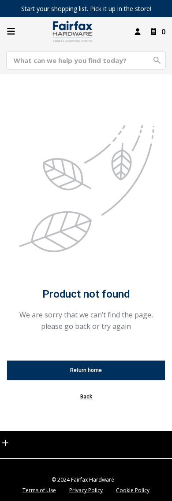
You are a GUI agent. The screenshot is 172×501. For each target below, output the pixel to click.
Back (86, 397)
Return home (86, 370)
